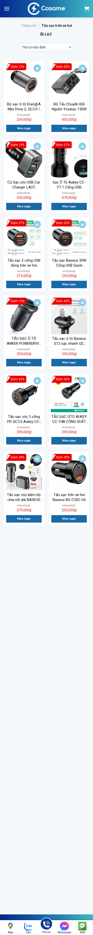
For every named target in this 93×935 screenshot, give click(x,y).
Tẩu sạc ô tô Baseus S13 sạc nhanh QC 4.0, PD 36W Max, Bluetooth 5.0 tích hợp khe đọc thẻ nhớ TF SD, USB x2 (69, 341)
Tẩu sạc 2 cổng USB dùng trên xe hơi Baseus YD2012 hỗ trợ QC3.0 (23, 263)
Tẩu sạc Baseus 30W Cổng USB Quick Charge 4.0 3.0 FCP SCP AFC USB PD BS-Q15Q (69, 263)
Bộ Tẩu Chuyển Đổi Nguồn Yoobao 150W (69, 106)
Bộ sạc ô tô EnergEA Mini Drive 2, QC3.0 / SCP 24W (24, 107)
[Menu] (7, 8)
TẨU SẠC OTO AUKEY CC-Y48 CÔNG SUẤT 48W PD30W (69, 419)
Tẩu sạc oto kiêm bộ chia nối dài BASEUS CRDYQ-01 (24, 497)
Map (10, 932)
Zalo (28, 932)
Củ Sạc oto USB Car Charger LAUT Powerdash (23, 185)
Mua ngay (24, 128)
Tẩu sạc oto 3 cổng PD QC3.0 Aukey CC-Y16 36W (24, 419)
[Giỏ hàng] (86, 8)
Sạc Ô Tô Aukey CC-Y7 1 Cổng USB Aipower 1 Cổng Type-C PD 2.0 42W (69, 185)
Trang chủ (28, 26)
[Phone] (46, 925)
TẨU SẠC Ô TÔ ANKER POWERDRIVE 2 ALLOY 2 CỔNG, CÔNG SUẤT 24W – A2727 (24, 341)
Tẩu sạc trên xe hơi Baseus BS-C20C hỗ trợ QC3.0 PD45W (69, 497)
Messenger (64, 932)
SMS (82, 932)
